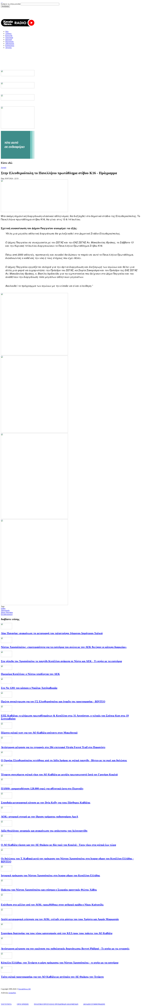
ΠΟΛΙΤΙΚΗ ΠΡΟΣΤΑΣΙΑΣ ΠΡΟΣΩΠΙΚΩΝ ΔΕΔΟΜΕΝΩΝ (56, 1004)
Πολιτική (8, 40)
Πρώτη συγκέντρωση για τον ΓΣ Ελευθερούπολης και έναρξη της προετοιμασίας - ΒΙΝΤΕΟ (53, 701)
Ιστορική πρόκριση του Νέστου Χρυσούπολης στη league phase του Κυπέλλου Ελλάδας (50, 875)
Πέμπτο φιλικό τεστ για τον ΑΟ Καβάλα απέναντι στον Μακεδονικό (39, 732)
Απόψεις (8, 34)
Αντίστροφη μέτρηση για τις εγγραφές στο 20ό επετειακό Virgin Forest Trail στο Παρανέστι (53, 747)
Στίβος (3, 608)
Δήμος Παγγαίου (7, 612)
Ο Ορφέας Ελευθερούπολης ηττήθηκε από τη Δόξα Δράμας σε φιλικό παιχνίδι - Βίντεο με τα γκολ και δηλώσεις (64, 760)
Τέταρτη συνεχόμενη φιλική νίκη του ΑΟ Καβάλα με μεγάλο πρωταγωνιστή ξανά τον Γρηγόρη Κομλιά (59, 774)
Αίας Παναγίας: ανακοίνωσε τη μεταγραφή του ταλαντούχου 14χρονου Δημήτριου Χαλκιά (52, 633)
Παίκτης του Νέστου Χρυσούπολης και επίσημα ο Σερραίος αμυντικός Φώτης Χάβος (49, 889)
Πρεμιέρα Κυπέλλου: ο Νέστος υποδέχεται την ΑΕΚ (30, 674)
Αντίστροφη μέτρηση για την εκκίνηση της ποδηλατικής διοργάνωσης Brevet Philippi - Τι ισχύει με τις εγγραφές (65, 948)
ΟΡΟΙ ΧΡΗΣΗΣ (23, 1004)
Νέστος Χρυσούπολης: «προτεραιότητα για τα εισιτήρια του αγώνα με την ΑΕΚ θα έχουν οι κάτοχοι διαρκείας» (64, 647)
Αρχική (3, 168)
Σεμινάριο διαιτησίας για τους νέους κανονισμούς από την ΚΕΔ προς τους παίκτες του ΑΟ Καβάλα (56, 933)
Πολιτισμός (9, 42)
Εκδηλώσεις (9, 46)
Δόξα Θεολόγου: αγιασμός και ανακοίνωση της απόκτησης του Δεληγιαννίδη (44, 830)
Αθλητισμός (9, 44)
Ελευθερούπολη (7, 614)
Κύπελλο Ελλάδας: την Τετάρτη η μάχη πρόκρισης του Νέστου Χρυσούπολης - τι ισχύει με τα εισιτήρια (59, 962)
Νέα (6, 32)
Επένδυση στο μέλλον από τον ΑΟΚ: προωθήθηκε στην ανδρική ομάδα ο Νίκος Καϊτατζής (52, 904)
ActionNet (12, 993)
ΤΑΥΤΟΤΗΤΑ (6, 1004)
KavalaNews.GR (24, 989)
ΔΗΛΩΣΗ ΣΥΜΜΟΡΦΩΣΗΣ (94, 1004)
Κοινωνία (8, 36)
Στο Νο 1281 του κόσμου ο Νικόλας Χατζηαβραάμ (29, 687)
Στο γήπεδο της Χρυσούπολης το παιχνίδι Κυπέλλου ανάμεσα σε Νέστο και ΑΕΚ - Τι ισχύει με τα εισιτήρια (61, 661)
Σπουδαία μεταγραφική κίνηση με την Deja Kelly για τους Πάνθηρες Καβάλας (45, 802)
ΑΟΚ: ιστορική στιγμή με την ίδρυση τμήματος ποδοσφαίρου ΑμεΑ (39, 816)
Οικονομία (9, 38)
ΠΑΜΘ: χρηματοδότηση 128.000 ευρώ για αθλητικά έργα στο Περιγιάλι (42, 788)
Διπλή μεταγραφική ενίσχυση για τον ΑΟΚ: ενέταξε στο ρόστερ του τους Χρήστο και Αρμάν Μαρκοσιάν (60, 919)
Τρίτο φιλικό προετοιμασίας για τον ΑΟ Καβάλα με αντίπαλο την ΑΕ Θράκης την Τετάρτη (52, 976)
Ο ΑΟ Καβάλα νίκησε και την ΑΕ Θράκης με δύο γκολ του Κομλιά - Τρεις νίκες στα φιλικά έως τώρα (58, 844)
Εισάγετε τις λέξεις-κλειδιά (11, 4)
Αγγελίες (8, 48)
